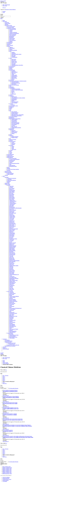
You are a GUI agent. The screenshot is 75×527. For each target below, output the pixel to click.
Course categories (6, 363)
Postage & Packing (6, 478)
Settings (1, 353)
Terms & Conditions (6, 477)
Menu (1, 18)
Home (4, 20)
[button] (6, 395)
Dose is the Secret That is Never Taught (10, 403)
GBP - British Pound (6, 4)
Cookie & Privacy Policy (7, 479)
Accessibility (5, 481)
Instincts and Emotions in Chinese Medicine (11, 397)
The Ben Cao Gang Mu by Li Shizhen (10, 414)
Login (4, 12)
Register (4, 11)
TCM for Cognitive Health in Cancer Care (11, 408)
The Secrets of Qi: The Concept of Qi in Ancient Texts (13, 419)
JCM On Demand (6, 348)
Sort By (1, 388)
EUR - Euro (5, 5)
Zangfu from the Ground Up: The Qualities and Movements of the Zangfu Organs (18, 437)
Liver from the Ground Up (8, 431)
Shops (4, 361)
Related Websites (6, 480)
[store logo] (10, 9)
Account (1, 352)
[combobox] (5, 16)
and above (7, 473)
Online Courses (5, 362)
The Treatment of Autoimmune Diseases (10, 391)
